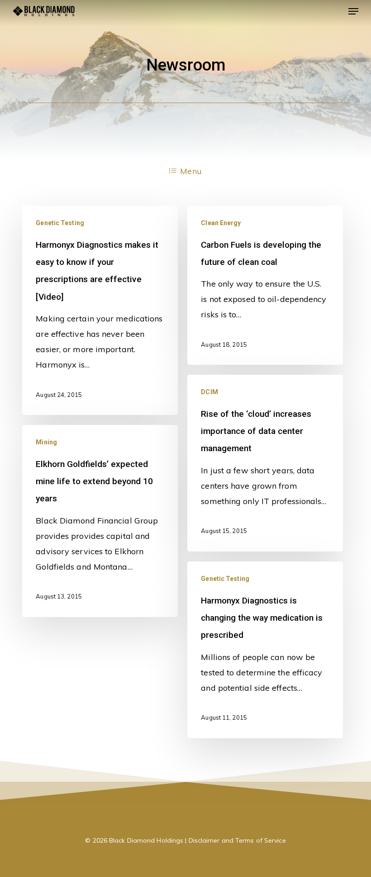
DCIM (209, 392)
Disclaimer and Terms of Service (237, 840)
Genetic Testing (60, 222)
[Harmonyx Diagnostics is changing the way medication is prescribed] (265, 649)
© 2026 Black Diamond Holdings (134, 840)
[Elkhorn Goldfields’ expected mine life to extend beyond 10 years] (100, 521)
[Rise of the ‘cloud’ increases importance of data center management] (265, 463)
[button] (353, 11)
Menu (190, 171)
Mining (46, 442)
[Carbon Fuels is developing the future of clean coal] (265, 285)
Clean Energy (221, 222)
